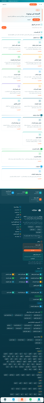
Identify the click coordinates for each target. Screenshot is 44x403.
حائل (11, 366)
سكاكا (40, 369)
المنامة (39, 388)
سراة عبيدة (21, 366)
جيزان (33, 364)
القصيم (30, 353)
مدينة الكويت (39, 374)
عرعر (7, 366)
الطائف (21, 356)
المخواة (39, 366)
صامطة (10, 364)
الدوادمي (5, 353)
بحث (3, 27)
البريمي (17, 394)
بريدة (25, 353)
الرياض (39, 353)
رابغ (12, 356)
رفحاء (30, 369)
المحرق (34, 388)
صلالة (35, 394)
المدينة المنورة (27, 356)
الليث (8, 356)
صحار (30, 394)
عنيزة (21, 353)
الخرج (35, 353)
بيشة (23, 364)
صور (21, 394)
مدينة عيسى (24, 388)
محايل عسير (28, 366)
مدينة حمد (17, 388)
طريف (25, 369)
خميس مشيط (38, 364)
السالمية (5, 374)
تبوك (16, 366)
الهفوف (24, 361)
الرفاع (30, 388)
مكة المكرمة (35, 356)
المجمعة (11, 353)
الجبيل (40, 361)
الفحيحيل (39, 377)
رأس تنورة (12, 361)
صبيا (14, 364)
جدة (40, 356)
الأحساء (29, 361)
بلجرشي (4, 364)
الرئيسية (28, 19)
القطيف (34, 361)
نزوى (26, 394)
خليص (4, 356)
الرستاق (11, 394)
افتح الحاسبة (33, 258)
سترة (12, 388)
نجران (28, 364)
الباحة (19, 364)
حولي (33, 374)
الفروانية (28, 374)
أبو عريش (33, 366)
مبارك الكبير (11, 374)
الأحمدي (17, 374)
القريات (35, 369)
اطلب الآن (32, 250)
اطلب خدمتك (32, 4)
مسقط (39, 394)
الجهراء (23, 374)
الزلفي (16, 353)
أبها (7, 361)
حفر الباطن (18, 361)
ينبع (16, 356)
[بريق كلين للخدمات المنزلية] (40, 4)
